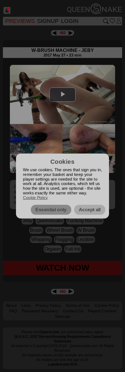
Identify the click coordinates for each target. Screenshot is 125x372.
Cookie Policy (35, 197)
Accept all (90, 209)
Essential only (51, 209)
